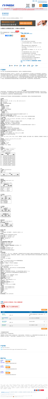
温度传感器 (22, 387)
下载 (1, 347)
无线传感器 (9, 388)
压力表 (18, 386)
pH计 (15, 386)
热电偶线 (39, 387)
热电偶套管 (42, 387)
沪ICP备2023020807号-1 (8, 396)
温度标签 (9, 387)
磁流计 (5, 386)
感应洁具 (37, 386)
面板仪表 (8, 386)
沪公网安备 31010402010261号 (18, 396)
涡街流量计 (5, 388)
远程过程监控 (33, 386)
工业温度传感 (17, 387)
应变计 (45, 386)
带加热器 (1, 387)
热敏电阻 (32, 387)
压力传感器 (22, 386)
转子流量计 (26, 386)
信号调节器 (41, 386)
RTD (29, 386)
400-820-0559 (44, 2)
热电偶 (36, 387)
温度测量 (13, 387)
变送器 (26, 387)
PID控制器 (12, 386)
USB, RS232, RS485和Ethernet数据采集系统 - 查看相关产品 (31, 61)
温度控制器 (5, 387)
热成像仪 (29, 387)
